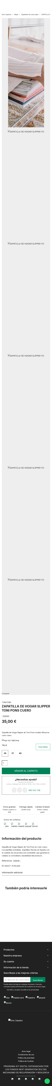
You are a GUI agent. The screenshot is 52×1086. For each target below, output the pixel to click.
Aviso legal (26, 1051)
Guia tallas (43, 747)
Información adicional (12, 872)
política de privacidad (30, 990)
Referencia (7, 860)
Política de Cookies (26, 1061)
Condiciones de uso (26, 1055)
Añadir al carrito (26, 771)
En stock (6, 866)
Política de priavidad (26, 1058)
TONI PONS (6, 702)
